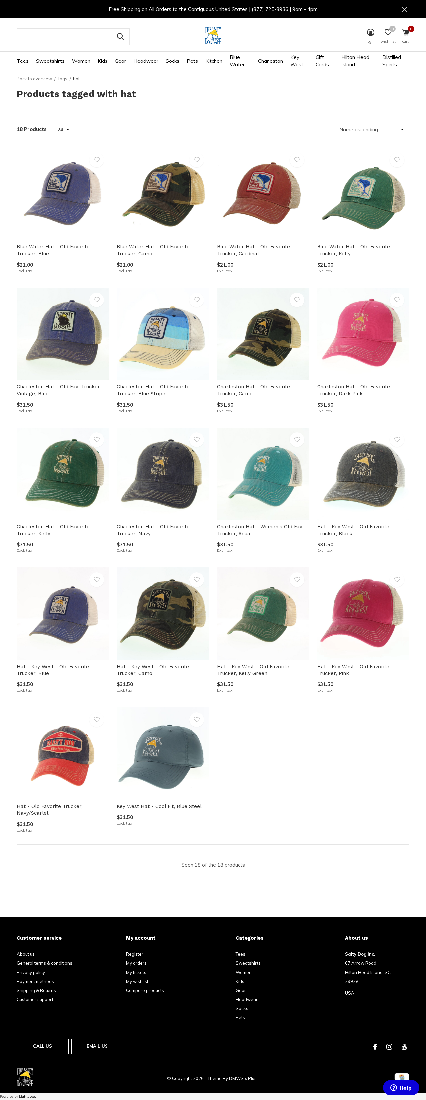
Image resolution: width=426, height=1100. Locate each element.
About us (26, 954)
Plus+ (253, 1078)
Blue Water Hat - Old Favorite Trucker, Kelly (353, 250)
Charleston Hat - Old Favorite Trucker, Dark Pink (353, 390)
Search (120, 36)
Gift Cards (322, 61)
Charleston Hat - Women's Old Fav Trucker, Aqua (259, 530)
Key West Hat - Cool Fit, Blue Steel (159, 806)
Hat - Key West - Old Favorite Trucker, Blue (53, 670)
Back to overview (34, 78)
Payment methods (35, 981)
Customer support (35, 999)
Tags (62, 78)
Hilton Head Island (355, 61)
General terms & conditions (44, 963)
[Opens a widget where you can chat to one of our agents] (401, 1088)
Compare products (145, 990)
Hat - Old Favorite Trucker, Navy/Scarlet (50, 809)
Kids (102, 61)
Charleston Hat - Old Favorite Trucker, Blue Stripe (153, 390)
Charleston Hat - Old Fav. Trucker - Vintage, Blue (60, 390)
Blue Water (237, 61)
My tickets (136, 972)
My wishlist (137, 981)
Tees (23, 61)
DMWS (236, 1078)
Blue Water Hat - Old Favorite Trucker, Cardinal (253, 250)
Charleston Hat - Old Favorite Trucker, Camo (253, 390)
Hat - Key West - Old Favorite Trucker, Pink (353, 670)
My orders (136, 963)
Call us (42, 1046)
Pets (192, 61)
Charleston (270, 61)
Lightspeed (28, 1096)
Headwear (145, 61)
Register (134, 954)
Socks (172, 61)
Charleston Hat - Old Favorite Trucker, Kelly (53, 530)
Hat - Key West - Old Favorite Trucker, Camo (153, 670)
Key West (296, 61)
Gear (120, 61)
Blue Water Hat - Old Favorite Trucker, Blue (53, 250)
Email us (97, 1046)
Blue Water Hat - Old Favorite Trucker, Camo (153, 250)
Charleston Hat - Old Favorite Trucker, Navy (153, 530)
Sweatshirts (50, 61)
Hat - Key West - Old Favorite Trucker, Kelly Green (253, 670)
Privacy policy (31, 972)
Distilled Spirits (391, 61)
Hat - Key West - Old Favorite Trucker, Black (353, 530)
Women (81, 61)
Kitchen (213, 61)
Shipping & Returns (36, 990)
